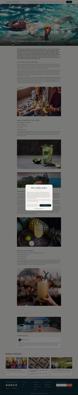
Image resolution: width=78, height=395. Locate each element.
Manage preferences (39, 208)
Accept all (45, 205)
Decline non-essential (33, 205)
